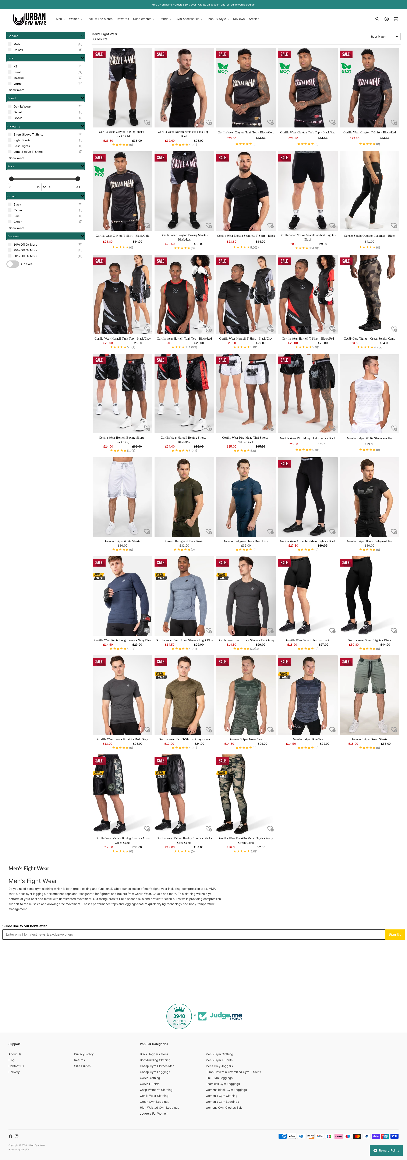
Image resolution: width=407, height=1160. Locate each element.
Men (59, 19)
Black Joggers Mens (154, 1054)
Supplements (142, 19)
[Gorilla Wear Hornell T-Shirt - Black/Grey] (246, 294)
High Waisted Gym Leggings (159, 1107)
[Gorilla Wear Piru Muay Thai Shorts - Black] (308, 393)
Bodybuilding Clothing (155, 1060)
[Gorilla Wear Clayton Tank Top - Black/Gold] (246, 87)
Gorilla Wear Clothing (154, 1095)
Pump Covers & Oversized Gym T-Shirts (233, 1072)
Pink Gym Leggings (219, 1078)
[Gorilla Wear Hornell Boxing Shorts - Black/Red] (184, 393)
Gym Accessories (187, 19)
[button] (45, 35)
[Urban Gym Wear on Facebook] (10, 1136)
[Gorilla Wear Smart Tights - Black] (369, 596)
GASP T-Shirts (149, 1084)
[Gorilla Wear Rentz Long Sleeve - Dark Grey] (246, 596)
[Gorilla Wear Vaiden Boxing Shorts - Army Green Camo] (122, 794)
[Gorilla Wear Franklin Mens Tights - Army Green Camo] (246, 794)
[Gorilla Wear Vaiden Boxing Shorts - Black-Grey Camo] (184, 794)
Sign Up (395, 934)
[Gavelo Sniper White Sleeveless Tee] (369, 393)
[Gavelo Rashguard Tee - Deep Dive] (246, 497)
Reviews (239, 19)
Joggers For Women (153, 1113)
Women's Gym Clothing (221, 1095)
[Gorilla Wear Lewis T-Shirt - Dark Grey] (122, 695)
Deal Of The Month (99, 19)
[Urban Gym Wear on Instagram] (16, 1136)
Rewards (123, 19)
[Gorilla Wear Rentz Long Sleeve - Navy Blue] (122, 596)
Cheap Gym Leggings (155, 1072)
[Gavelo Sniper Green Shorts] (369, 695)
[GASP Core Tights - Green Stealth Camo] (369, 294)
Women (74, 19)
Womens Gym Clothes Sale (224, 1107)
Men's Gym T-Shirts (219, 1060)
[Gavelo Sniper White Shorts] (122, 497)
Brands (163, 19)
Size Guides (82, 1066)
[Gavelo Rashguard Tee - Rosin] (184, 497)
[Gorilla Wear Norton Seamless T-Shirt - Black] (246, 191)
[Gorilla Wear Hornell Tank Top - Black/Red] (184, 294)
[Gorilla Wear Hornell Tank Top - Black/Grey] (122, 294)
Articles (254, 19)
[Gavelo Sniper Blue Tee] (308, 695)
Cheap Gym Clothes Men (157, 1066)
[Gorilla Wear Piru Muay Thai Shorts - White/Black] (246, 393)
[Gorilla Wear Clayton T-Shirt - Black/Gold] (122, 191)
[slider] (11, 178)
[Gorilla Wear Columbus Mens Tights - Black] (308, 497)
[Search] (377, 19)
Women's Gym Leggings (222, 1101)
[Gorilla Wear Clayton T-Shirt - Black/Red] (369, 87)
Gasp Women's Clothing (156, 1089)
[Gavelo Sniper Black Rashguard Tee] (369, 497)
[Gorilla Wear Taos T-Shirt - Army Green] (184, 695)
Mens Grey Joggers (219, 1066)
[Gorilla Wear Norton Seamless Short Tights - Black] (308, 191)
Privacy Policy (84, 1054)
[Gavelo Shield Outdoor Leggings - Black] (369, 191)
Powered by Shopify (18, 1149)
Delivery (14, 1072)
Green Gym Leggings (154, 1101)
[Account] (386, 19)
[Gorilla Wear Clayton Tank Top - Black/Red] (308, 87)
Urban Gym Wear (36, 1145)
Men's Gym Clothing (219, 1054)
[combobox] (384, 36)
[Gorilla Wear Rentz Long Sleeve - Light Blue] (184, 596)
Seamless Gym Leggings (223, 1084)
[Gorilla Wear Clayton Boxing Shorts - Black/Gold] (122, 87)
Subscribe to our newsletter (24, 926)
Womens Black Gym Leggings (226, 1089)
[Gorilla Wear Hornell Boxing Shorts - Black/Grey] (122, 393)
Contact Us (16, 1066)
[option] (45, 44)
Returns (79, 1060)
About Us (14, 1054)
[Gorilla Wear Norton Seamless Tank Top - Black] (184, 87)
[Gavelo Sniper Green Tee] (246, 695)
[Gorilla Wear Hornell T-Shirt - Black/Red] (308, 294)
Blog (11, 1060)
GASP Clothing (150, 1078)
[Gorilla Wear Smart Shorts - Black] (308, 596)
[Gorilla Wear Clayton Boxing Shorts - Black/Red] (184, 191)
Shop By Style (216, 19)
